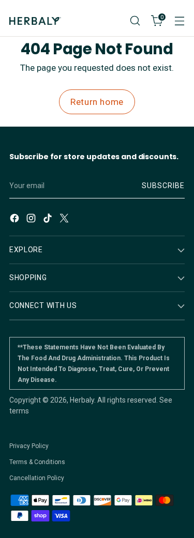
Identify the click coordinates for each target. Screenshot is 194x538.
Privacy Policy (29, 446)
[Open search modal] (134, 21)
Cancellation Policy (36, 478)
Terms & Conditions (37, 462)
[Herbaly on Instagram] (32, 219)
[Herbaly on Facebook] (15, 219)
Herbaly (82, 400)
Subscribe (163, 185)
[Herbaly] (35, 21)
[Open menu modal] (179, 21)
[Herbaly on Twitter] (65, 219)
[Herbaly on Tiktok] (48, 219)
